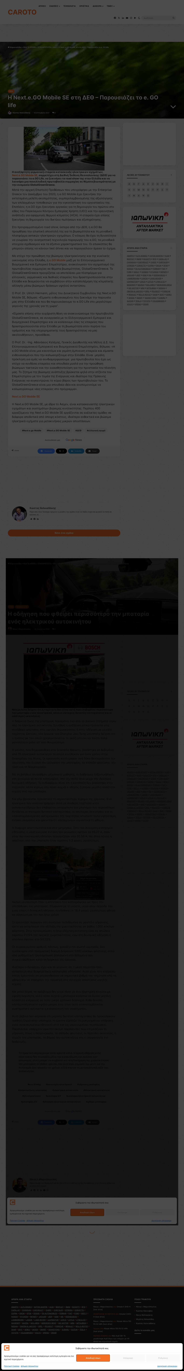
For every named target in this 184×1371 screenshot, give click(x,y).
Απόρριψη (128, 1358)
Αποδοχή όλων (93, 1358)
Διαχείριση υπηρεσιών (167, 1366)
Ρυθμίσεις (163, 1358)
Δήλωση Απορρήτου (29, 1366)
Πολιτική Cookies (11, 1366)
